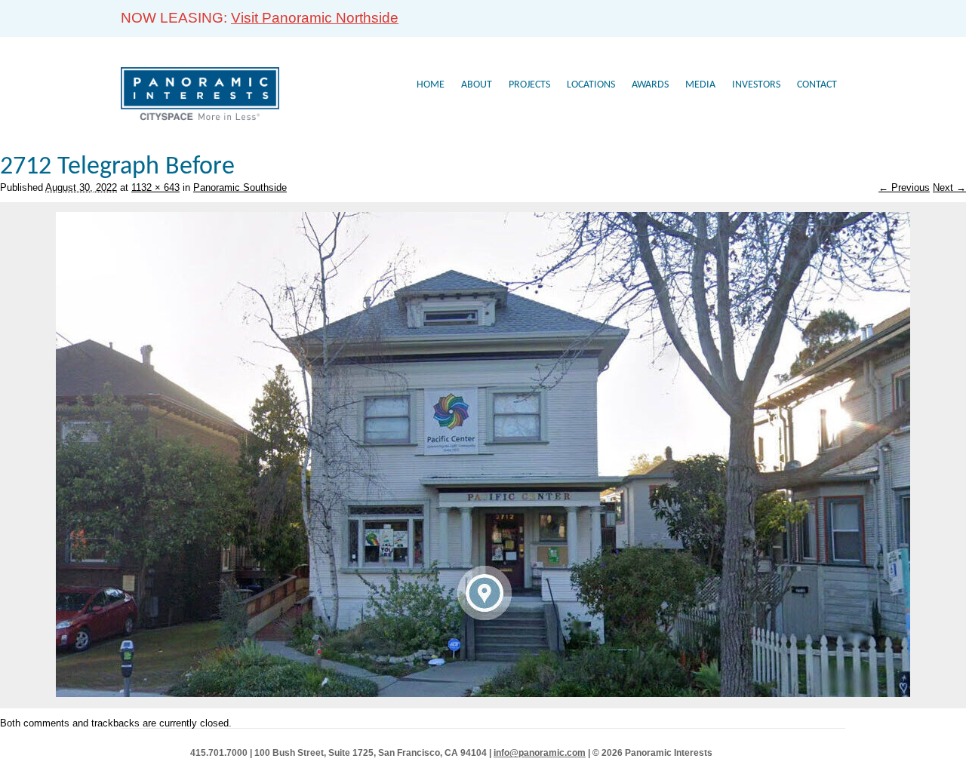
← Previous (904, 187)
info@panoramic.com (540, 753)
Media (700, 85)
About (476, 85)
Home (431, 85)
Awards (650, 85)
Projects (529, 85)
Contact (817, 85)
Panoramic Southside (240, 187)
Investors (756, 85)
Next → (949, 187)
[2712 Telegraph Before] (483, 693)
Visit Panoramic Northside (314, 18)
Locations (591, 85)
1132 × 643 (155, 187)
